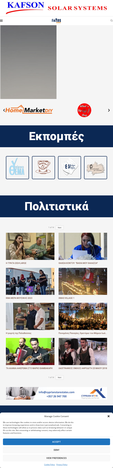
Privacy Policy (61, 464)
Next (59, 227)
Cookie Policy (49, 464)
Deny (56, 450)
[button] (108, 416)
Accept (56, 442)
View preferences (56, 458)
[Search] (111, 20)
